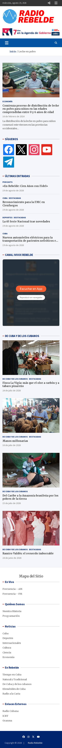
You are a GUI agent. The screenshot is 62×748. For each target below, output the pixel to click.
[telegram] (8, 161)
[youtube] (46, 149)
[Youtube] (38, 736)
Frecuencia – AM (12, 588)
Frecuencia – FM (12, 593)
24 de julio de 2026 (11, 390)
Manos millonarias (15, 440)
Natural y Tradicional (14, 679)
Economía (7, 101)
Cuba (4, 198)
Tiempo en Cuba (11, 674)
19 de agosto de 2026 (13, 190)
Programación (11, 615)
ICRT (5, 715)
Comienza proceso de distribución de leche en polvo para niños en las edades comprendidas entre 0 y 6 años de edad (30, 109)
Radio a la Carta (11, 693)
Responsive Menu (48, 3)
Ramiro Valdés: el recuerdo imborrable (28, 553)
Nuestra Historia (11, 611)
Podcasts (7, 182)
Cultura (6, 647)
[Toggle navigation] (6, 42)
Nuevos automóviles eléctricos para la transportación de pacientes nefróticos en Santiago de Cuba (30, 241)
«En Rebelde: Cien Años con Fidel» (25, 186)
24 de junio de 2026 (11, 557)
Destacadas (15, 198)
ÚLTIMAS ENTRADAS (17, 176)
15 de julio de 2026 (11, 503)
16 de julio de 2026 (11, 445)
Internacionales (11, 642)
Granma (7, 720)
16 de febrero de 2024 (13, 116)
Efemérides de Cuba (13, 688)
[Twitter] (21, 149)
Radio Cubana (10, 711)
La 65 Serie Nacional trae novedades (26, 221)
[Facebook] (8, 149)
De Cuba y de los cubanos (15, 379)
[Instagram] (34, 149)
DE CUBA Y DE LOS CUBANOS (22, 336)
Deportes (7, 217)
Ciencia (6, 652)
